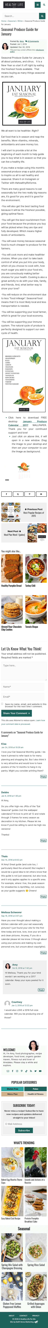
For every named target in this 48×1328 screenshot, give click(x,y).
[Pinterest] (21, 1071)
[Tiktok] (26, 1071)
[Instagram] (17, 1071)
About (11, 1316)
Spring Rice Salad (36, 1265)
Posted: (13, 44)
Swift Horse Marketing (25, 1322)
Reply (43, 777)
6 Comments (33, 41)
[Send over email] (41, 494)
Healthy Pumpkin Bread (11, 585)
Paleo (35, 1089)
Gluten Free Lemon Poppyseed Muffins (12, 1305)
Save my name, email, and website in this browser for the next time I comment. (25, 705)
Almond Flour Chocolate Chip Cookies (11, 628)
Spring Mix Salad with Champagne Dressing (12, 1266)
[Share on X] (18, 494)
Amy (22, 41)
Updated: (14, 47)
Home (3, 21)
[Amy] (5, 46)
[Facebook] (12, 1071)
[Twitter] (35, 1071)
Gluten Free (12, 1089)
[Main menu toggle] (37, 5)
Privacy (35, 1316)
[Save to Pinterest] (29, 494)
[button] (44, 5)
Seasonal (12, 21)
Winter (20, 21)
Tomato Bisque (31, 626)
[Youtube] (40, 1071)
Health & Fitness (36, 1094)
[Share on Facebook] (6, 494)
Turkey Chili (30, 585)
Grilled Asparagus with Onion (36, 1305)
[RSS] (31, 1071)
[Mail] (8, 1071)
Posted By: (14, 41)
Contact (23, 1316)
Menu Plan (12, 1094)
